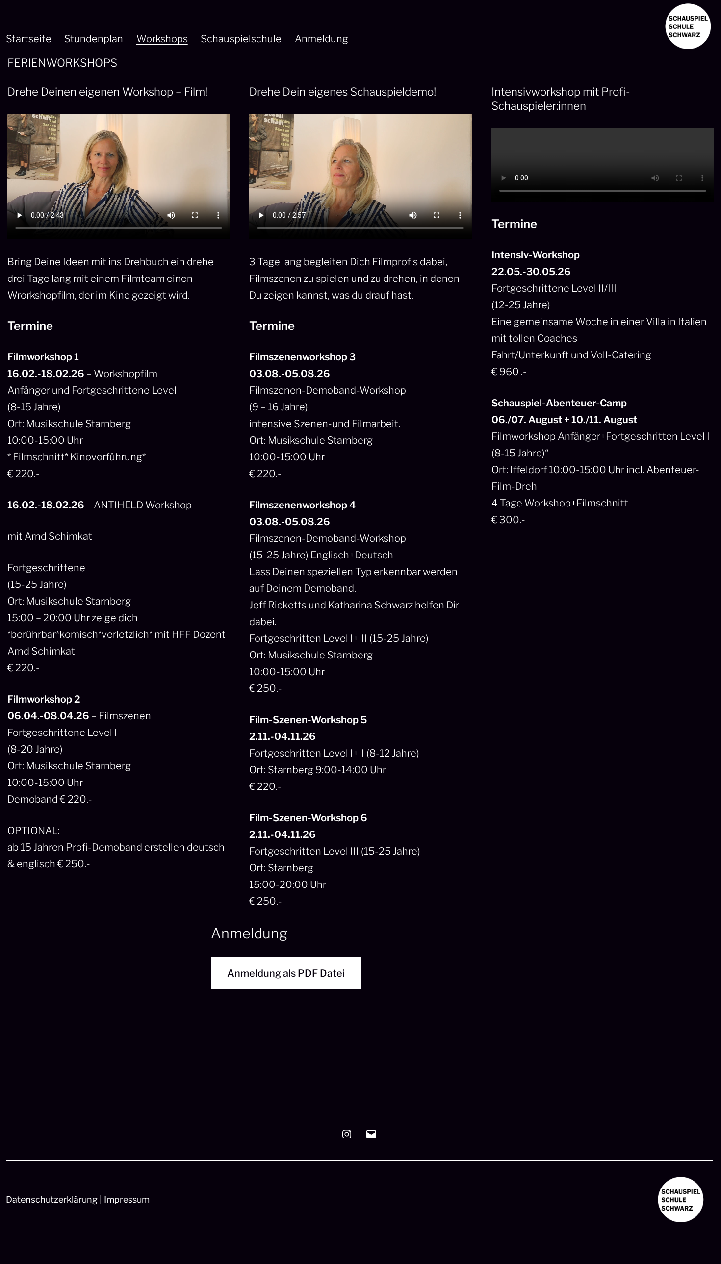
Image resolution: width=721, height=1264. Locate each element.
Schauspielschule (241, 39)
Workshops (162, 39)
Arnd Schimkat (58, 536)
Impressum (127, 1199)
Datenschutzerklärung (52, 1199)
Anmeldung (321, 39)
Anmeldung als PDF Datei (286, 973)
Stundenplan (93, 39)
